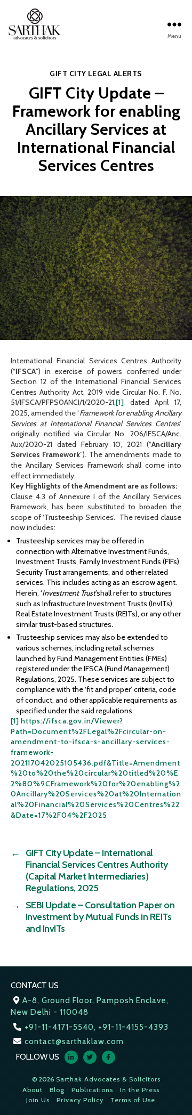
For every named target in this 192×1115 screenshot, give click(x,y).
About (32, 1090)
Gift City (68, 73)
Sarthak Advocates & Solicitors (108, 1079)
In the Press (139, 1090)
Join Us (38, 1100)
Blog (57, 1090)
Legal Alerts (115, 73)
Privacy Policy (80, 1100)
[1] (120, 402)
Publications (92, 1090)
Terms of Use (132, 1100)
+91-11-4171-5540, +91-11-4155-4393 (97, 1027)
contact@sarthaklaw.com (74, 1041)
